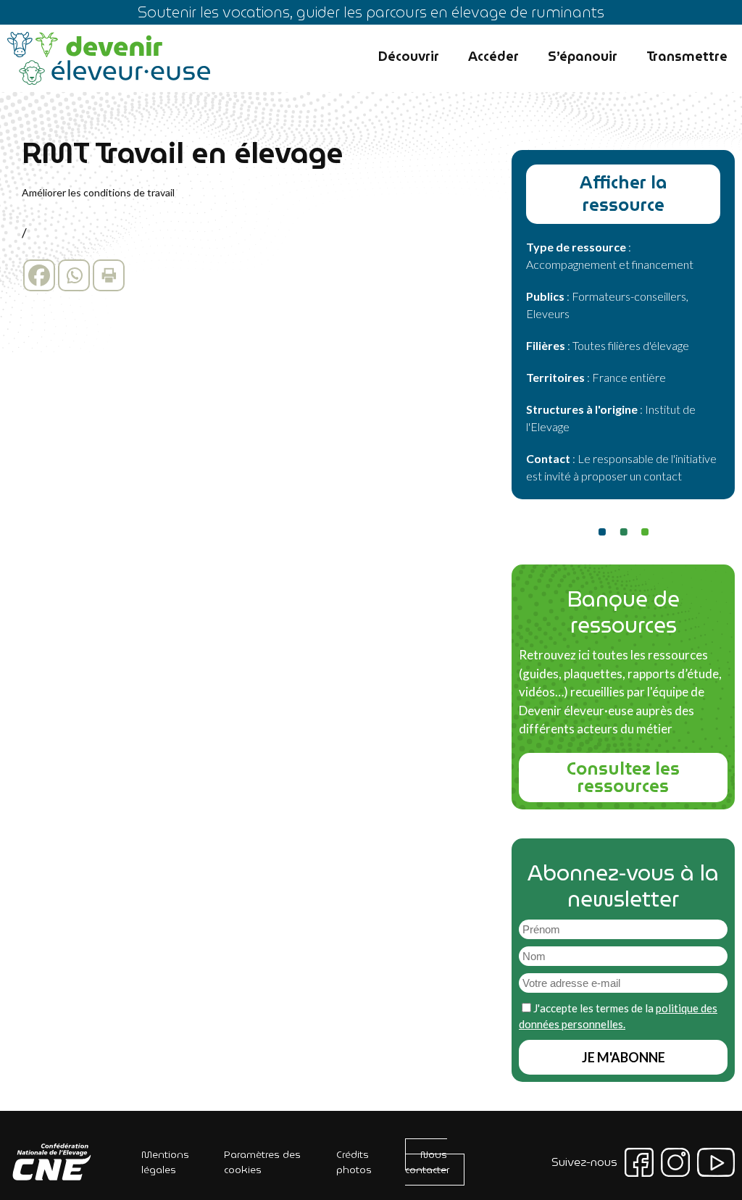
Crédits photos (354, 1162)
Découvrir (408, 56)
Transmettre (687, 56)
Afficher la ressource (623, 194)
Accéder (493, 56)
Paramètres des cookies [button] (262, 1162)
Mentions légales (165, 1162)
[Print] (109, 275)
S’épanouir (582, 56)
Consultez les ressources (623, 777)
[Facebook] (39, 275)
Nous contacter (427, 1162)
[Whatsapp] (74, 275)
